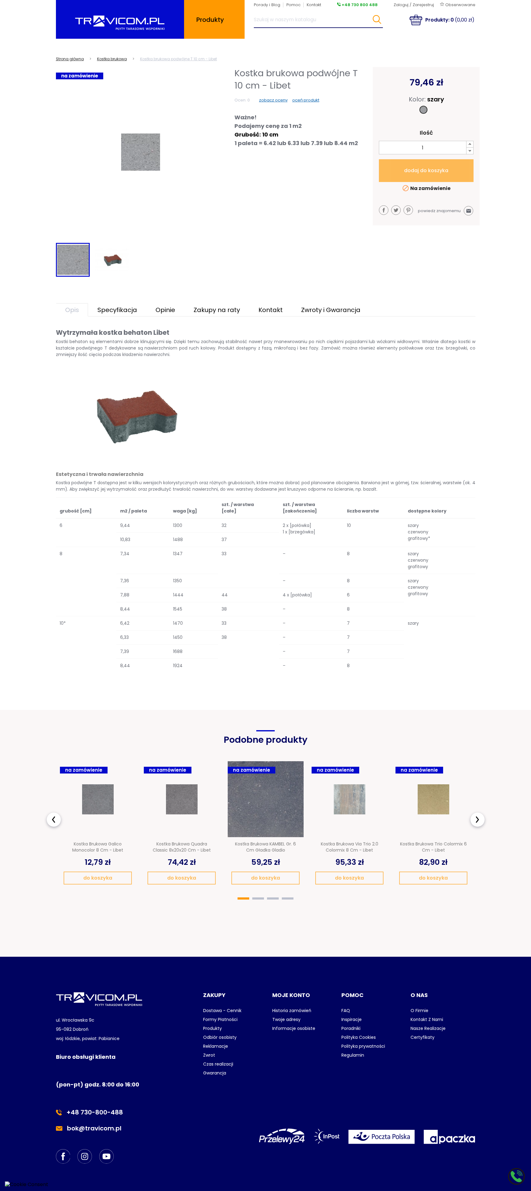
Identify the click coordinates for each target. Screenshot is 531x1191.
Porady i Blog (267, 5)
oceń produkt (305, 100)
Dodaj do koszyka (426, 170)
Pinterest (408, 210)
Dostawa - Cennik (222, 1010)
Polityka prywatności (363, 1046)
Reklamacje (215, 1046)
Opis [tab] (72, 310)
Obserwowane (459, 5)
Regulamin (352, 1055)
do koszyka (97, 877)
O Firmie (419, 1010)
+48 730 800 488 (359, 5)
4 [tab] (287, 898)
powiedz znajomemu (444, 211)
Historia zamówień (291, 1010)
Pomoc (293, 5)
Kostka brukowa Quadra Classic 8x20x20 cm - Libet (182, 847)
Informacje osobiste (293, 1028)
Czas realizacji (218, 1064)
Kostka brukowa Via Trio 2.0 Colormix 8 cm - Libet (349, 847)
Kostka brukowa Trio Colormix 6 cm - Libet (433, 847)
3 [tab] (273, 898)
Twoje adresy (286, 1019)
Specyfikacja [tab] (117, 310)
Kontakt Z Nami (427, 1019)
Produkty (212, 1028)
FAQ (345, 1010)
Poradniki (350, 1028)
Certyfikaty (423, 1037)
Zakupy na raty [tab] (217, 310)
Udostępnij (383, 210)
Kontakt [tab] (270, 310)
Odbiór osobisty (220, 1037)
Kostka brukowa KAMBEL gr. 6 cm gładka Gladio (265, 847)
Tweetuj (395, 210)
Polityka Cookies (358, 1037)
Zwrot (209, 1055)
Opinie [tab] (165, 310)
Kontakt (314, 5)
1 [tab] (243, 898)
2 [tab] (258, 898)
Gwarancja (214, 1073)
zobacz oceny (273, 100)
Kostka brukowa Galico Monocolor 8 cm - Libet (97, 847)
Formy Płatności (220, 1019)
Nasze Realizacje (428, 1028)
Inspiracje (351, 1019)
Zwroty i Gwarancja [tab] (330, 310)
